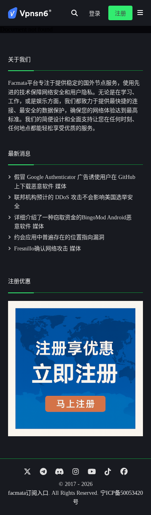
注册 (120, 14)
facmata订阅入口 (28, 493)
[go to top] (129, 486)
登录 (94, 14)
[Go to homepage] (30, 13)
